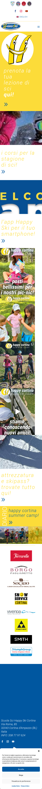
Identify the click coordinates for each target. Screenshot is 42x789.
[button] (39, 751)
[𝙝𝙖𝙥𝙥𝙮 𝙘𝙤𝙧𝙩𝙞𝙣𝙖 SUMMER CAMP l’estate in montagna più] (17, 271)
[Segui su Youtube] (26, 11)
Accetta (21, 769)
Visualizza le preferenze (21, 781)
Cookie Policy (16, 786)
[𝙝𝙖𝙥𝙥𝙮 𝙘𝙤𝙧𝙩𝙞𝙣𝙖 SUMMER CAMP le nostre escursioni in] (17, 365)
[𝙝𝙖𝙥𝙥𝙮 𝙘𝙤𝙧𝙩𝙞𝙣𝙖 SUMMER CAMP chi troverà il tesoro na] (17, 318)
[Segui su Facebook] (15, 11)
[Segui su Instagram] (21, 11)
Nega (21, 775)
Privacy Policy (25, 786)
